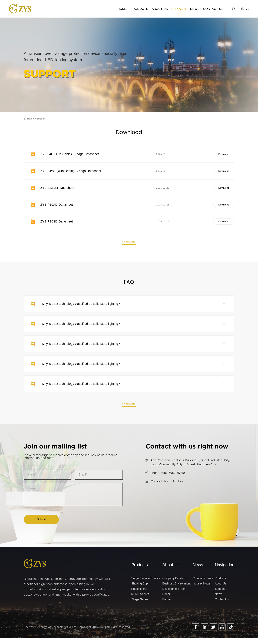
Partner (166, 599)
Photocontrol (139, 588)
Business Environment (176, 583)
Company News (203, 578)
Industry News (201, 583)
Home (122, 9)
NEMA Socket (140, 594)
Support (179, 9)
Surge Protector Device (145, 578)
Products (139, 9)
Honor (166, 594)
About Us (160, 9)
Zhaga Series (139, 599)
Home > (32, 118)
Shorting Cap (139, 583)
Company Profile (172, 578)
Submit (41, 519)
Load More (129, 242)
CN (247, 9)
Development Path (174, 588)
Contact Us (213, 9)
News (195, 9)
